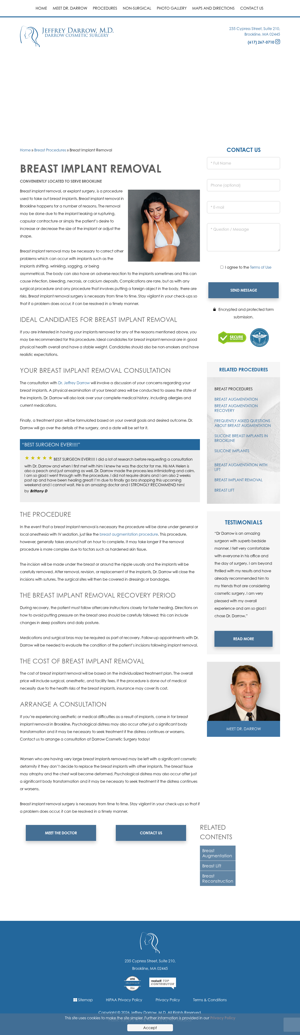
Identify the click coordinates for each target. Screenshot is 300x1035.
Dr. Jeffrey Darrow (74, 382)
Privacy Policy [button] (222, 1018)
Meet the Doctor (61, 833)
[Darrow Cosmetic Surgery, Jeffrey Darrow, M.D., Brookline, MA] (66, 36)
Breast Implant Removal (238, 480)
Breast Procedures (50, 150)
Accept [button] (150, 1027)
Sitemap (85, 999)
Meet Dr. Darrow (70, 8)
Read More (243, 638)
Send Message (243, 290)
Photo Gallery (172, 8)
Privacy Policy (168, 999)
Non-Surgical (137, 8)
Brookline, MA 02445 (262, 34)
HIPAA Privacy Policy (124, 999)
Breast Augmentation (217, 853)
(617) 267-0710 (261, 42)
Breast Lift (211, 865)
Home (41, 8)
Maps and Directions (213, 8)
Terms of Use (260, 267)
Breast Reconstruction (217, 878)
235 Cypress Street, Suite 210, (254, 28)
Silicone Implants (231, 450)
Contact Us (251, 8)
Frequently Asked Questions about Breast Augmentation (242, 423)
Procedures (105, 8)
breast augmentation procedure (129, 534)
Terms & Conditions (210, 999)
